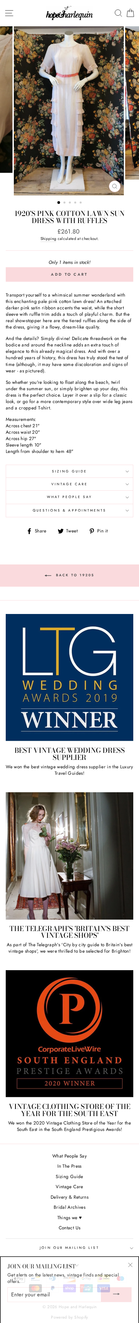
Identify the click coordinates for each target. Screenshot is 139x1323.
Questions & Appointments (69, 510)
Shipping (48, 238)
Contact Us (69, 1227)
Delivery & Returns (69, 1197)
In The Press (69, 1166)
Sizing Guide (69, 471)
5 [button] (81, 203)
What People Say (69, 496)
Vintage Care (69, 484)
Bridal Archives (69, 1207)
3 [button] (70, 203)
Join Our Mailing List (69, 1247)
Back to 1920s (74, 575)
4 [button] (76, 203)
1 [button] (59, 203)
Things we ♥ (69, 1217)
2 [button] (65, 203)
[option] (69, 110)
